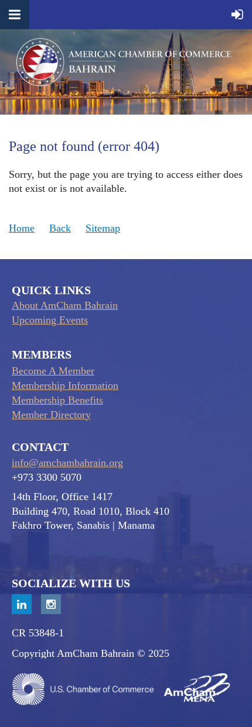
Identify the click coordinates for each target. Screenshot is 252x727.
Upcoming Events (50, 320)
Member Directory (51, 415)
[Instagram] (51, 604)
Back (60, 228)
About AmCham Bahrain (65, 305)
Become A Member (53, 371)
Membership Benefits (57, 400)
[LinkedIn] (22, 604)
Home (22, 228)
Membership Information (65, 385)
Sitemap (103, 228)
